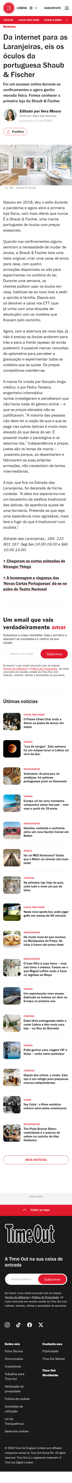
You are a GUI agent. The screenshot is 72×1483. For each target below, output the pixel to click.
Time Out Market (53, 1359)
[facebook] (29, 1324)
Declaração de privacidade (14, 1389)
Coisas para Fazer (28, 20)
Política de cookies (17, 1399)
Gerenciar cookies (16, 1431)
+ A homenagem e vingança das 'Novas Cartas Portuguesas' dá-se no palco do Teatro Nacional (35, 584)
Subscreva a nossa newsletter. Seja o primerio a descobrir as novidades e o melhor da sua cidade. (35, 639)
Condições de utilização (14, 1409)
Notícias (8, 20)
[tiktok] (18, 1324)
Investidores (13, 1366)
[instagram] (7, 1324)
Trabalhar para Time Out (14, 1377)
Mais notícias (36, 1160)
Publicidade (50, 1351)
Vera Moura (51, 112)
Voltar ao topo (40, 1210)
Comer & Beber (53, 20)
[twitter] (40, 1324)
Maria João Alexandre (44, 116)
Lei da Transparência (14, 1422)
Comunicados (14, 1359)
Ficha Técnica (14, 1351)
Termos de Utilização (15, 669)
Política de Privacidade (43, 669)
